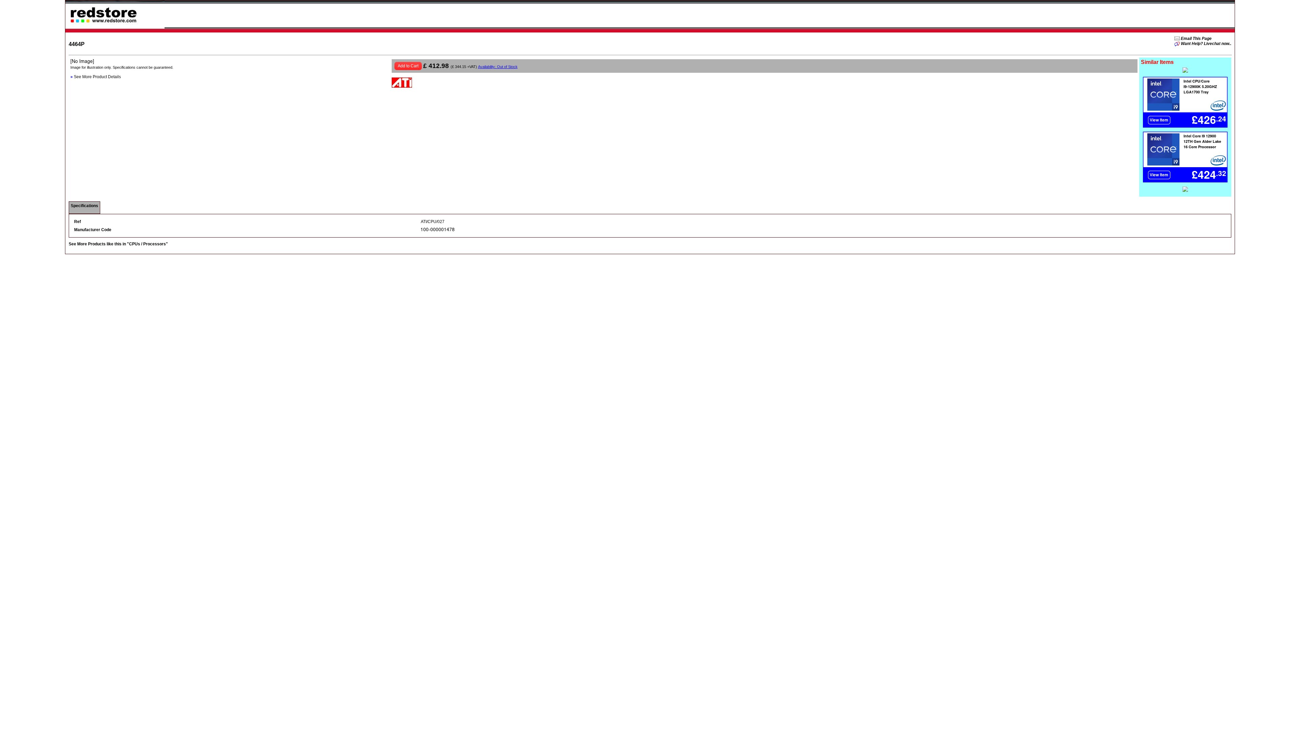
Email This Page (1196, 38)
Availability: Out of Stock (498, 67)
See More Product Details (95, 76)
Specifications (84, 205)
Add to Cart (408, 66)
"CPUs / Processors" (147, 244)
